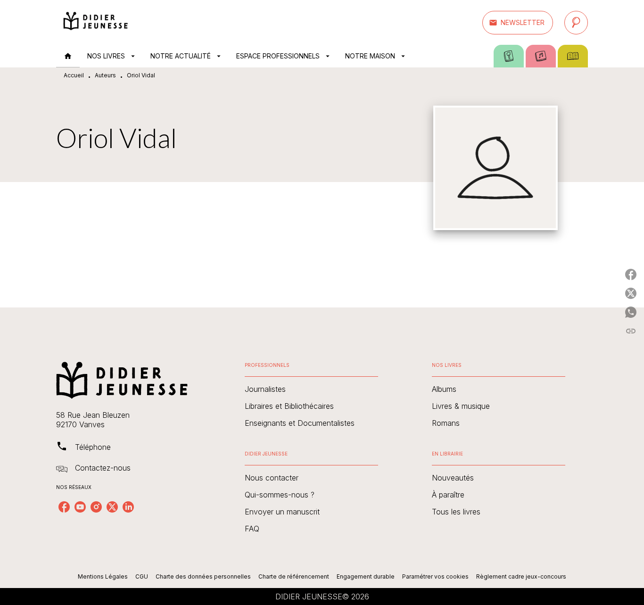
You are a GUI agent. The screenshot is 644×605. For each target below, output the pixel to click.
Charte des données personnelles (203, 576)
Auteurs (105, 75)
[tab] (68, 56)
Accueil (74, 75)
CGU (141, 576)
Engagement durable (366, 576)
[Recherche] (576, 22)
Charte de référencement (293, 576)
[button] (517, 22)
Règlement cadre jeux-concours (521, 576)
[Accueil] (95, 22)
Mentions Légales (103, 576)
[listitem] (64, 507)
